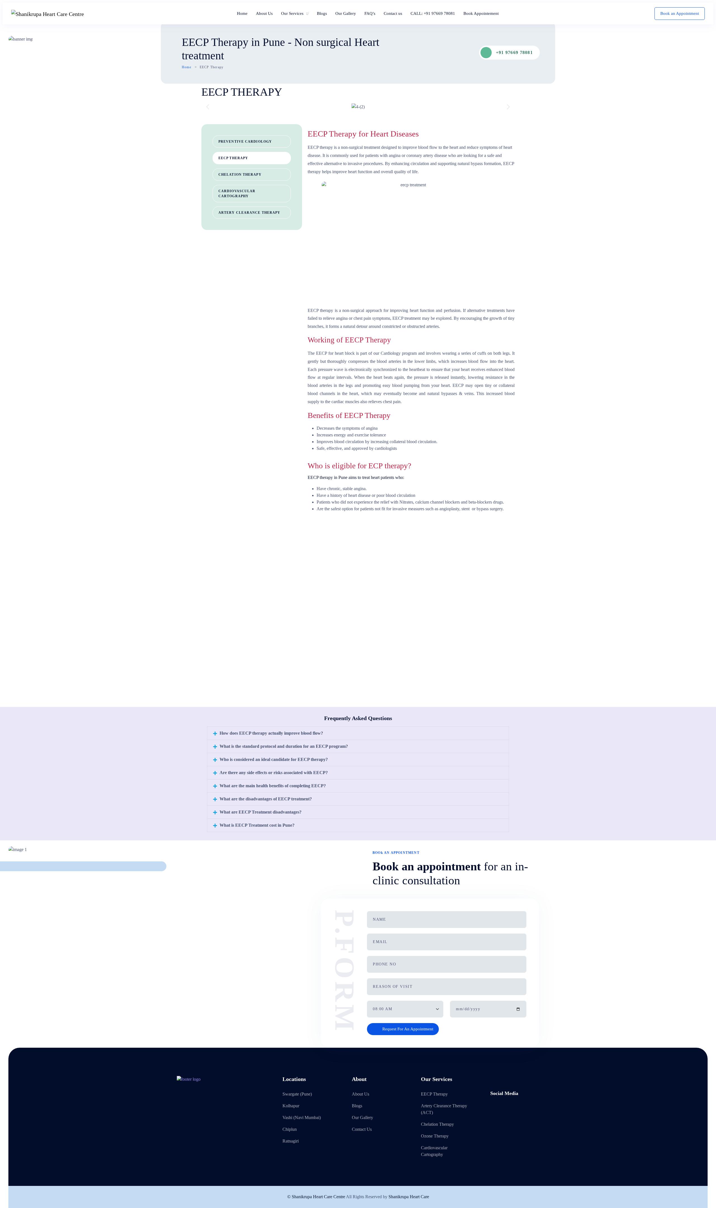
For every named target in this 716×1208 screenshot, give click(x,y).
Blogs (322, 13)
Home (242, 13)
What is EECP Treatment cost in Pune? (257, 825)
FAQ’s (369, 13)
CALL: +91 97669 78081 (433, 13)
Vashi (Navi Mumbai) (301, 1117)
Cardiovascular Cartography (236, 193)
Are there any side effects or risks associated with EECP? (274, 772)
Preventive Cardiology (245, 142)
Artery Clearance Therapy (249, 213)
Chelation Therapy (240, 175)
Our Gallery (345, 13)
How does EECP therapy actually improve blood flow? (271, 733)
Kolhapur (290, 1105)
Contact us (393, 13)
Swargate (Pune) (297, 1094)
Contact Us (362, 1129)
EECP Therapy (233, 158)
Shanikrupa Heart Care (408, 1196)
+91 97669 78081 (514, 52)
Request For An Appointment (407, 1029)
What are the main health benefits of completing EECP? (273, 785)
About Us (264, 13)
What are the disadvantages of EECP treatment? (266, 798)
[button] (207, 106)
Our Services (292, 13)
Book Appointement (481, 13)
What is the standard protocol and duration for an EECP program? (284, 746)
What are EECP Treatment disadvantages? (261, 812)
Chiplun (289, 1129)
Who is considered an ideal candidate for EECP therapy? (274, 759)
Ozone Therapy (435, 1136)
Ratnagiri (290, 1141)
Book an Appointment (679, 13)
